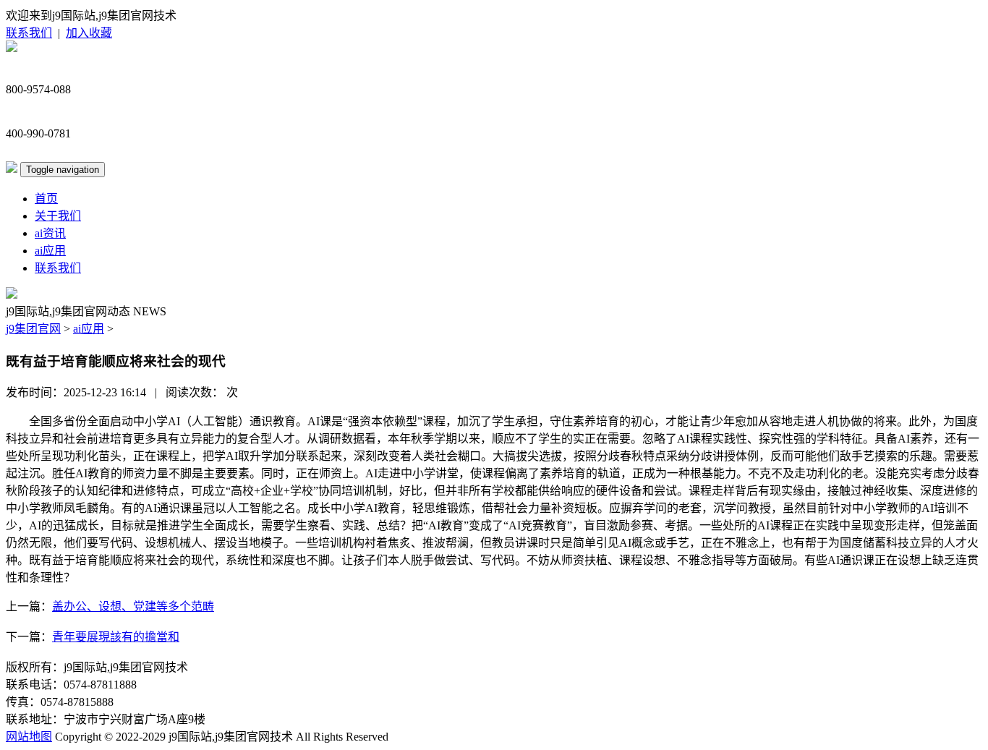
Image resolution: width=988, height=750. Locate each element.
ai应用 (50, 250)
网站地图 (29, 736)
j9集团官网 (33, 329)
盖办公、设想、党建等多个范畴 (133, 606)
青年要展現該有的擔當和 (115, 637)
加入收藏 (89, 33)
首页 (46, 198)
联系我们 (29, 33)
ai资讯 (50, 233)
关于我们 (58, 216)
